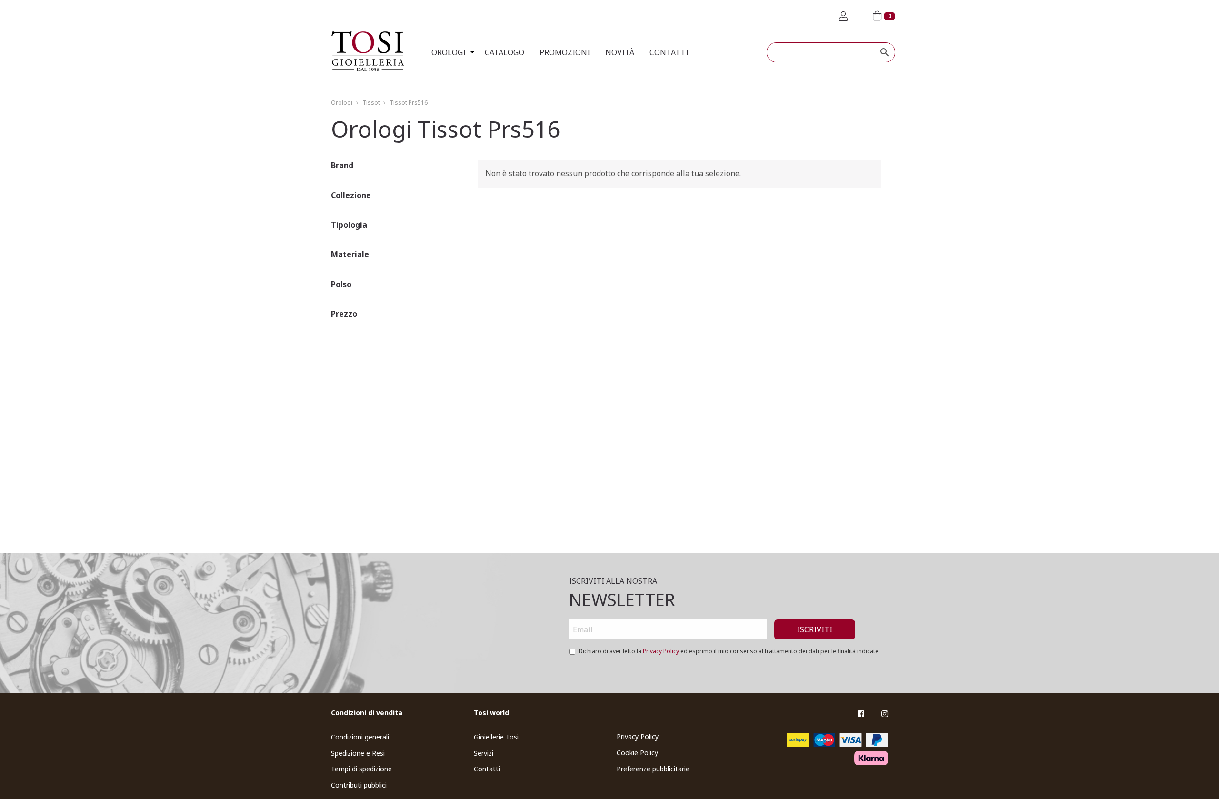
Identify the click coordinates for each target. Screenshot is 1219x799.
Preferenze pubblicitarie (653, 768)
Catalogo (504, 52)
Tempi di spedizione (361, 768)
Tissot (371, 103)
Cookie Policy (637, 752)
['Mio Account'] (843, 16)
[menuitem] (450, 52)
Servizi (483, 753)
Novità (619, 52)
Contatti (669, 52)
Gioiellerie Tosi (496, 736)
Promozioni (565, 52)
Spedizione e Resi (358, 753)
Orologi (341, 103)
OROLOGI (448, 52)
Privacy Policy (661, 651)
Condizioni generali (360, 736)
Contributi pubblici (359, 784)
